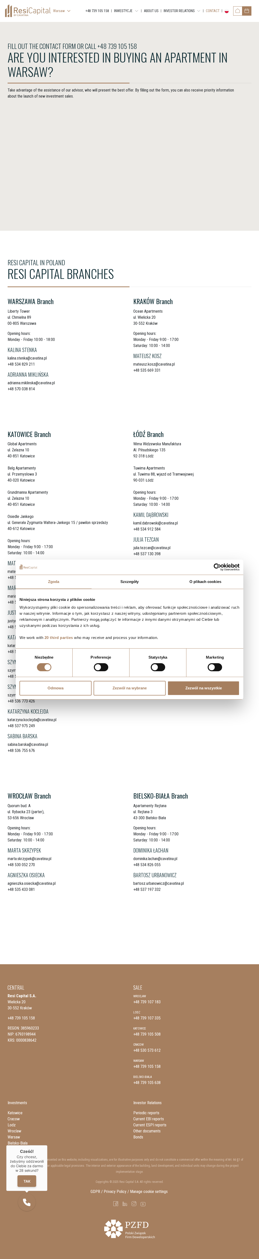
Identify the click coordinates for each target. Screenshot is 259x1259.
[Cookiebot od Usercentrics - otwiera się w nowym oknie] (217, 567)
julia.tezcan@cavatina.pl (151, 547)
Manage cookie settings (149, 1191)
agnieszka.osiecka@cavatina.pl (32, 883)
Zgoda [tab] (53, 581)
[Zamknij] (47, 1145)
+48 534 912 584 (147, 529)
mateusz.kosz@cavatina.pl (154, 364)
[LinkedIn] (124, 1204)
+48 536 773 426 (21, 701)
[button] (27, 1202)
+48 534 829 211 (21, 364)
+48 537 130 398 (147, 553)
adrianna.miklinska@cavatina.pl (31, 382)
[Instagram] (134, 1204)
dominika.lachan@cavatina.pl (155, 858)
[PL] (225, 11)
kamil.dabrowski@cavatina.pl (155, 523)
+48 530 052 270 (21, 864)
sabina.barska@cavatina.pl (28, 744)
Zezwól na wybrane (130, 688)
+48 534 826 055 (147, 864)
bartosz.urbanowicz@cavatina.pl (158, 883)
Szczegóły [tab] (129, 581)
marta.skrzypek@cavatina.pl (29, 858)
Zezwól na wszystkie (203, 688)
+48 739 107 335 (147, 1018)
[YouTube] (143, 1204)
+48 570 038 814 (21, 389)
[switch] (101, 667)
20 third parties (59, 637)
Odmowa (55, 688)
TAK (26, 1181)
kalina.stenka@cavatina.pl (27, 358)
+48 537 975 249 (21, 725)
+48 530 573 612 (147, 1050)
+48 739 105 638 (147, 1082)
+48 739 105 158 (117, 46)
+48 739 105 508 (147, 1034)
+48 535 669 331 (147, 370)
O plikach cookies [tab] (205, 581)
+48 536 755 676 (21, 750)
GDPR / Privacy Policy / (110, 1191)
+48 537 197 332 (147, 889)
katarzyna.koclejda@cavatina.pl (32, 719)
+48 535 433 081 (21, 889)
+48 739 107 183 (147, 1002)
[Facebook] (115, 1204)
